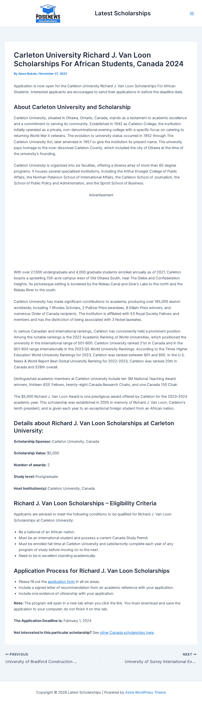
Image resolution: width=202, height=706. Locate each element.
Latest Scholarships (123, 13)
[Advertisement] (101, 232)
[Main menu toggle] (192, 13)
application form (61, 581)
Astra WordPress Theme (145, 692)
